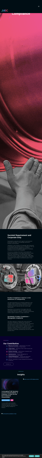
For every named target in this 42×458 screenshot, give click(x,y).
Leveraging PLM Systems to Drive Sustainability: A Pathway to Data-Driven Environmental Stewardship (10, 394)
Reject (37, 456)
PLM (12, 400)
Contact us (8, 364)
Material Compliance (5, 400)
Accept (31, 456)
